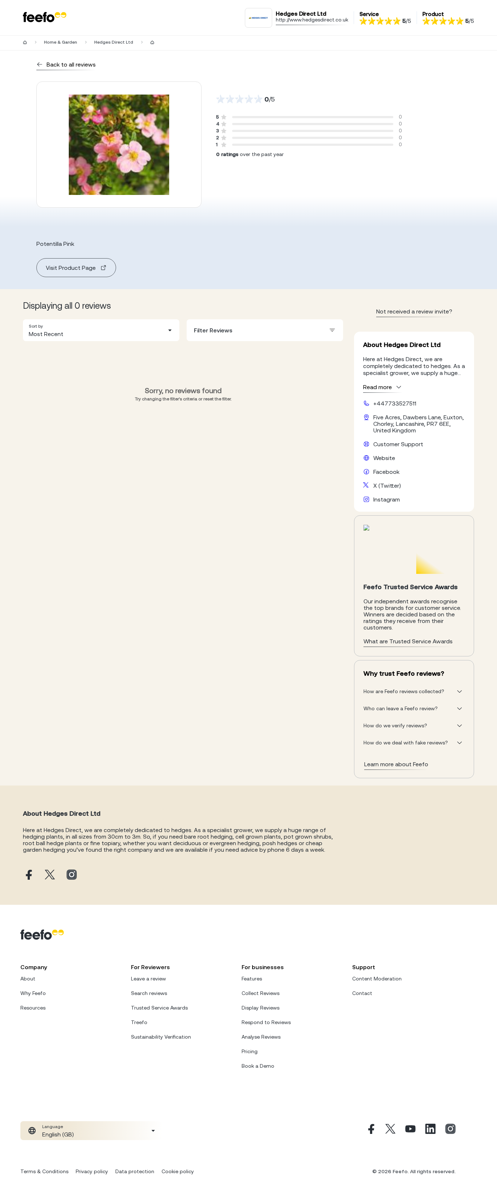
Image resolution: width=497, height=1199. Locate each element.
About (27, 979)
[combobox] (101, 330)
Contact (362, 993)
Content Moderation (377, 979)
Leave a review (148, 979)
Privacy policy (92, 1171)
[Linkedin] (430, 1131)
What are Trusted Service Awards (408, 641)
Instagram (386, 499)
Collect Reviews (260, 993)
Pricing (250, 1051)
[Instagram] (450, 1131)
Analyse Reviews (261, 1037)
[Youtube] (410, 1131)
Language (52, 1126)
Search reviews (149, 993)
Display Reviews (260, 1008)
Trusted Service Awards (159, 1008)
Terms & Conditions (44, 1171)
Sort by (36, 326)
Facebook (386, 471)
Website (384, 458)
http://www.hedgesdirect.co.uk (312, 20)
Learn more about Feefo (396, 764)
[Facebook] (370, 1131)
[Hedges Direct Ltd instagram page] (72, 875)
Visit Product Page (71, 267)
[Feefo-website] (45, 17)
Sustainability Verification (161, 1037)
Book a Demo (258, 1066)
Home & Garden (60, 42)
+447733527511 (394, 403)
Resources (32, 1008)
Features (252, 979)
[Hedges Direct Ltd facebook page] (28, 875)
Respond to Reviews (266, 1022)
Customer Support (398, 444)
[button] (101, 330)
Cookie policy (178, 1171)
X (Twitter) (387, 485)
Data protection (134, 1171)
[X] (390, 1131)
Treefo (139, 1022)
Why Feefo (33, 993)
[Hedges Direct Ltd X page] (50, 875)
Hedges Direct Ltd (113, 42)
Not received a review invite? (414, 311)
